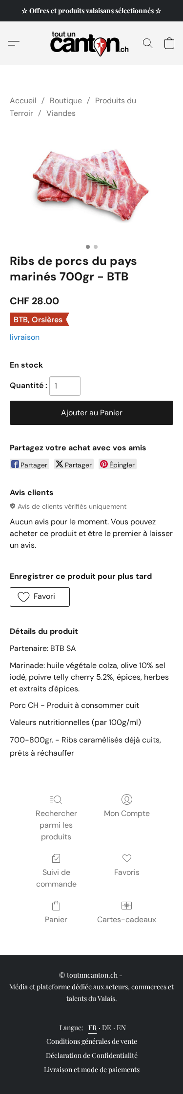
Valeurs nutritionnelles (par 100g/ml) (75, 722)
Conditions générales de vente (91, 1041)
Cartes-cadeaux (126, 919)
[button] (91, 43)
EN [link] (121, 1027)
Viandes (61, 113)
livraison (25, 337)
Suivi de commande (56, 878)
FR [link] (92, 1027)
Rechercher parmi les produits (56, 825)
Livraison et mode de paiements (92, 1069)
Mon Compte (127, 813)
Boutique (66, 100)
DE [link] (107, 1027)
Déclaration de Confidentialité (92, 1055)
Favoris (127, 872)
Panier (56, 919)
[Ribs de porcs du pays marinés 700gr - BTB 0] (91, 184)
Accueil (23, 100)
